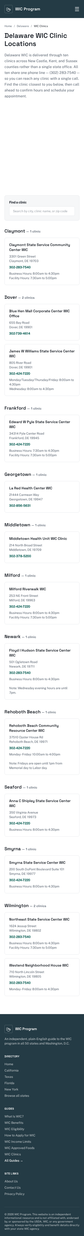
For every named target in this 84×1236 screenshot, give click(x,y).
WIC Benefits (13, 1122)
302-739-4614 (19, 333)
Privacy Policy (14, 1194)
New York (11, 1089)
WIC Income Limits (17, 1141)
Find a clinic (18, 202)
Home (8, 26)
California (11, 1070)
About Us (11, 1181)
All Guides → (13, 1160)
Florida (9, 1083)
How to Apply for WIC (19, 1135)
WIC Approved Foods (19, 1148)
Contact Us (12, 1187)
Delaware (23, 26)
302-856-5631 (20, 505)
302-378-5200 (20, 556)
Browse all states (16, 1095)
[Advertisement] (42, 151)
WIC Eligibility (14, 1129)
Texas (8, 1077)
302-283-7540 (20, 267)
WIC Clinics (12, 1154)
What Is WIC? (14, 1116)
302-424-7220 (19, 373)
